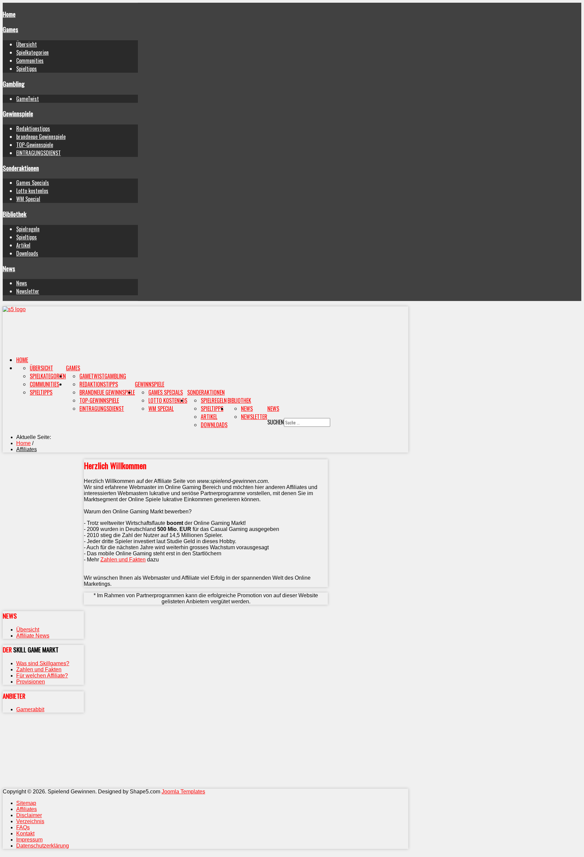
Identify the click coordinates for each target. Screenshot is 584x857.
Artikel (23, 245)
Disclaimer (29, 815)
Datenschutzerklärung (42, 846)
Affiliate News (32, 636)
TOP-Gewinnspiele (34, 145)
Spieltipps (26, 69)
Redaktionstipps (33, 128)
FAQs (23, 827)
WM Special (28, 199)
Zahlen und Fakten (123, 559)
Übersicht (26, 44)
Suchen (275, 422)
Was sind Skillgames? (42, 663)
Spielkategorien (32, 52)
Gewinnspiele (18, 113)
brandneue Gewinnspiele (41, 137)
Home (9, 14)
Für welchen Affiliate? (42, 675)
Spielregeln (28, 229)
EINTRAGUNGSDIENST (38, 153)
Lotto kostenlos (32, 191)
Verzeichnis (30, 821)
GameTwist (27, 99)
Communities (30, 60)
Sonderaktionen (21, 167)
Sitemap (26, 803)
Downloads (27, 253)
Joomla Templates (183, 791)
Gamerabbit (30, 709)
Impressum (29, 839)
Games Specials (32, 183)
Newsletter (27, 291)
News (9, 268)
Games (10, 29)
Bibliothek (14, 213)
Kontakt (25, 833)
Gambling (14, 83)
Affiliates (26, 809)
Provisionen (30, 682)
